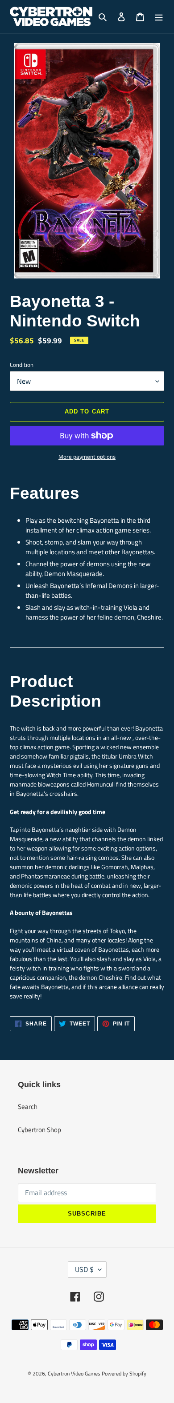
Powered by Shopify (124, 1373)
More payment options (87, 457)
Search (27, 1106)
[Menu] (158, 16)
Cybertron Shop (39, 1130)
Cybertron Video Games (74, 1373)
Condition (21, 365)
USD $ (84, 1269)
